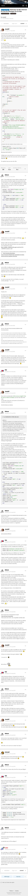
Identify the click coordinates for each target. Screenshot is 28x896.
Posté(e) (10, 30)
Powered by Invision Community (14, 893)
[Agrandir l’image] (5, 39)
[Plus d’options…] (25, 30)
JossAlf (4, 17)
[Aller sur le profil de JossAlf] (2, 29)
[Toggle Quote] (3, 416)
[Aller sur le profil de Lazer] (2, 848)
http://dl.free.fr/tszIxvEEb (7, 616)
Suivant (22, 23)
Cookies (17, 890)
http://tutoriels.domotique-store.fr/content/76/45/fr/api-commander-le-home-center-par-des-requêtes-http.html (12, 255)
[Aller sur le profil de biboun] (2, 175)
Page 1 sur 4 (14, 23)
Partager (7, 876)
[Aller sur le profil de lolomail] (2, 753)
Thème (11, 890)
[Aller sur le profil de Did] (2, 370)
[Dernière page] (26, 24)
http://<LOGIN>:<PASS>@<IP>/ (8, 247)
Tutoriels (11, 18)
